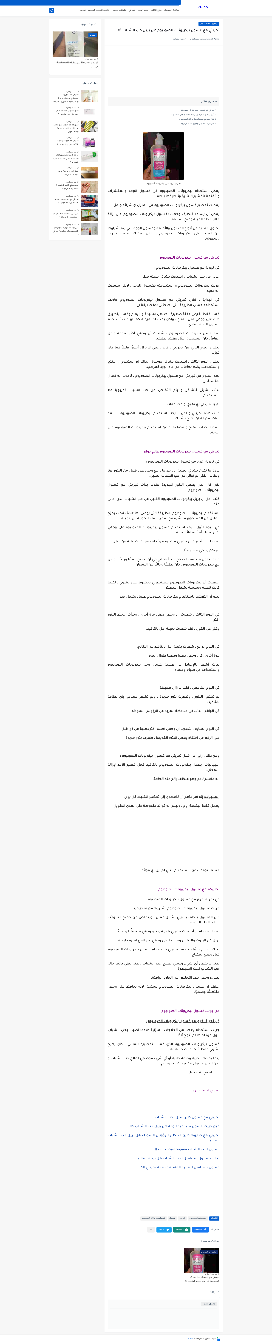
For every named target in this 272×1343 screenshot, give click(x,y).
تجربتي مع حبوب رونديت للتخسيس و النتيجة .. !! (68, 143)
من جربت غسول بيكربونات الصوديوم (197, 124)
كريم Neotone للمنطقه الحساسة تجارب (77, 65)
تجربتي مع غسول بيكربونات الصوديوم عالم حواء (192, 115)
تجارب (83, 10)
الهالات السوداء (172, 10)
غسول (172, 1218)
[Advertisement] (163, 73)
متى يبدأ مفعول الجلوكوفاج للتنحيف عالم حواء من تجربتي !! (66, 231)
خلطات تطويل (119, 10)
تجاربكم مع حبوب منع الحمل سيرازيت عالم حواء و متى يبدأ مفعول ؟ (66, 128)
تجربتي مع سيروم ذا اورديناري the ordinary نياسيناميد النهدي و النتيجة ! (66, 98)
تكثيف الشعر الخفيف (98, 10)
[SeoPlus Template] (218, 1339)
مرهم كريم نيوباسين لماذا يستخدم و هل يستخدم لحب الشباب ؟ (66, 158)
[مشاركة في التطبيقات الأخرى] (151, 1230)
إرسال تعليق (209, 1304)
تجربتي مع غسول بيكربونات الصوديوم (197, 110)
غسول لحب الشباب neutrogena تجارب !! (187, 1150)
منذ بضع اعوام (90, 59)
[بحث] (51, 10)
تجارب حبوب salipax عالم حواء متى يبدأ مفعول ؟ (68, 113)
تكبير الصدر (142, 10)
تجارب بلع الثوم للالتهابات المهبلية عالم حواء (67, 187)
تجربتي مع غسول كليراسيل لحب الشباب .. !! (184, 1118)
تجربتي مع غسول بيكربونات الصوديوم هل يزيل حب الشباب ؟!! (201, 1279)
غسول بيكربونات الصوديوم (153, 1218)
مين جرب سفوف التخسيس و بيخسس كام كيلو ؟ (66, 215)
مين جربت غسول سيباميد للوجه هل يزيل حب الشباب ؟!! (174, 1127)
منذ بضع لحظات (211, 1274)
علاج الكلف (156, 10)
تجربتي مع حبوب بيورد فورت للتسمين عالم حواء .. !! (66, 201)
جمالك (203, 7)
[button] (200, 1230)
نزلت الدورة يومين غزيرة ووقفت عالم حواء (68, 173)
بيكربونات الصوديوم (209, 24)
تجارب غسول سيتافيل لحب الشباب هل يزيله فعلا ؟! (178, 1159)
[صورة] (89, 96)
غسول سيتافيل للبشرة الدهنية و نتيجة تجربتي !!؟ (180, 1168)
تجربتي (131, 10)
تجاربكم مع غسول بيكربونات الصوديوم (196, 119)
